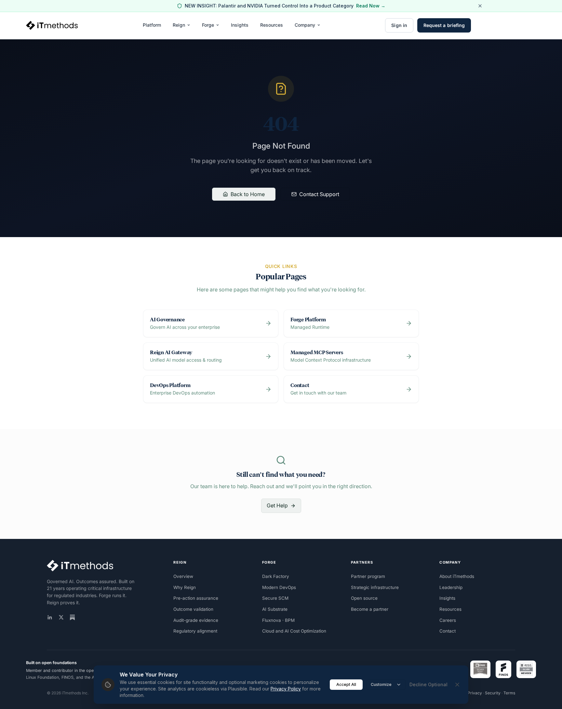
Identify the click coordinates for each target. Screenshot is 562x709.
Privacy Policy (286, 688)
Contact (447, 631)
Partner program (368, 576)
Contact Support (319, 194)
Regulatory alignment (195, 631)
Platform (152, 25)
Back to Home (248, 194)
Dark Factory (275, 576)
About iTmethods (456, 576)
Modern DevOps (279, 587)
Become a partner (369, 609)
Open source (364, 598)
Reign (179, 25)
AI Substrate (275, 609)
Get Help (277, 505)
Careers (447, 620)
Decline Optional (428, 684)
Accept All (346, 684)
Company (305, 25)
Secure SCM (275, 598)
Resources (271, 25)
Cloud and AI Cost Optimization (294, 631)
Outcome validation (193, 609)
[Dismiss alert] (480, 6)
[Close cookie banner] (457, 684)
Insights (239, 25)
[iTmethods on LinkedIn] (50, 617)
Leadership (450, 587)
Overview (183, 576)
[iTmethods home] (52, 25)
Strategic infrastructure (375, 587)
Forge (208, 25)
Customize (381, 684)
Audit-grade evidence (195, 620)
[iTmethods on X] (61, 617)
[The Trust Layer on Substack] (72, 617)
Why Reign (184, 587)
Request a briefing (444, 25)
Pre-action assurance (195, 598)
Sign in (399, 25)
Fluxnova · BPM (278, 620)
